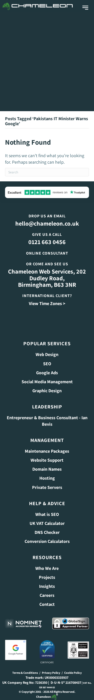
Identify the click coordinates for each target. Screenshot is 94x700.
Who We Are (47, 568)
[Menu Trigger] (85, 8)
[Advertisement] (47, 62)
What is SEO (47, 514)
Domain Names (47, 469)
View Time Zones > (47, 303)
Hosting (47, 478)
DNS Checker (47, 532)
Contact (47, 604)
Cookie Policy (73, 673)
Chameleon (43, 697)
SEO (47, 363)
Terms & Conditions (25, 673)
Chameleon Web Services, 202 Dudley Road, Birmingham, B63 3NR (47, 278)
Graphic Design (47, 390)
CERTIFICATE (47, 662)
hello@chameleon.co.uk (47, 223)
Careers (47, 595)
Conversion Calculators (47, 541)
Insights (47, 586)
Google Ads (47, 372)
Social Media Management (47, 381)
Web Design (47, 354)
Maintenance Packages (47, 451)
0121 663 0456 (47, 242)
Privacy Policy (51, 673)
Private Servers (47, 487)
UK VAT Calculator (47, 523)
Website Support (47, 460)
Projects (47, 577)
